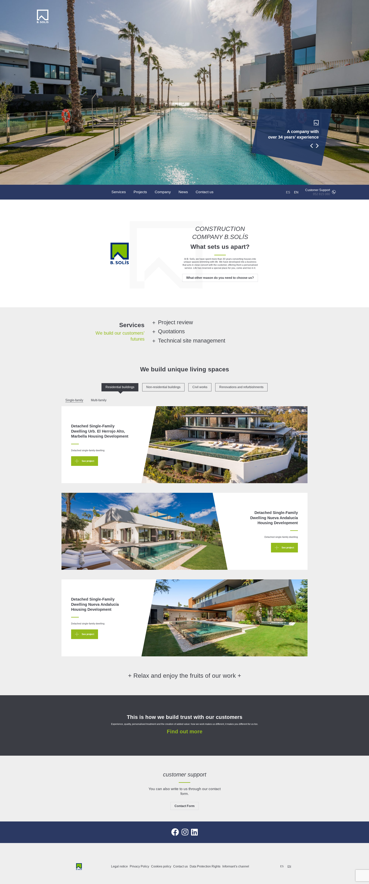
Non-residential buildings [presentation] (163, 387)
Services (118, 192)
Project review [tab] (175, 322)
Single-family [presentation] (74, 400)
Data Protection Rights (205, 866)
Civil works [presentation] (199, 387)
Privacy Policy (139, 866)
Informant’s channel (235, 866)
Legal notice (119, 866)
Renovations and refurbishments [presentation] (241, 387)
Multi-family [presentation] (98, 400)
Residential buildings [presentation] (120, 387)
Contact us (205, 192)
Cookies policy (161, 866)
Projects (140, 192)
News (183, 192)
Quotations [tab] (171, 331)
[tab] (119, 387)
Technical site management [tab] (191, 341)
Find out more (184, 731)
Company (163, 192)
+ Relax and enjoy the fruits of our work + (184, 675)
